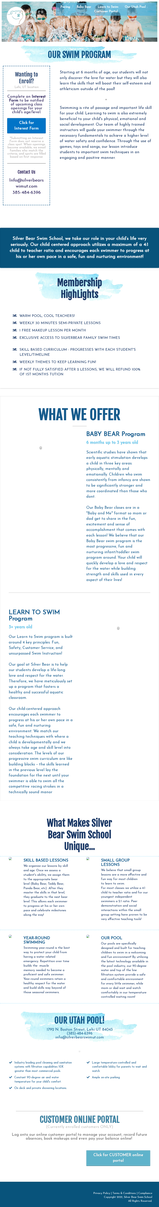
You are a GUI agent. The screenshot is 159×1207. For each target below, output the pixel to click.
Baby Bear (84, 7)
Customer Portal (106, 11)
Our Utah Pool (135, 7)
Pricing (65, 7)
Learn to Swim (108, 7)
